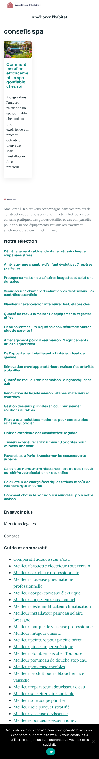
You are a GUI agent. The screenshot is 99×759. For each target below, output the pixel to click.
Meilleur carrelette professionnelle (46, 572)
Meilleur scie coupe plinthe (39, 700)
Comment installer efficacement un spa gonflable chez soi (17, 76)
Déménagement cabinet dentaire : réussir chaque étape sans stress (45, 253)
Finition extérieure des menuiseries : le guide (40, 433)
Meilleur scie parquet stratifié (41, 707)
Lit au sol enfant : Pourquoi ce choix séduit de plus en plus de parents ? (48, 329)
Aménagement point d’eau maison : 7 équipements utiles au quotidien (46, 342)
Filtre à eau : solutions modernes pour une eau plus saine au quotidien (46, 421)
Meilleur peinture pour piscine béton (48, 640)
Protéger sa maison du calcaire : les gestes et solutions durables (48, 279)
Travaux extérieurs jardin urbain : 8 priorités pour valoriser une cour (45, 444)
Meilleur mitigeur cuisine (37, 633)
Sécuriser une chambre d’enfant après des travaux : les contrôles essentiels (49, 293)
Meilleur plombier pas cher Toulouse (47, 653)
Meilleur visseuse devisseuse (40, 713)
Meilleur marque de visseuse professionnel (53, 626)
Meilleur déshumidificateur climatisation (52, 606)
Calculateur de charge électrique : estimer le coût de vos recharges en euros (47, 484)
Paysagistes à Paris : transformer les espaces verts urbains (45, 457)
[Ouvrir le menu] (89, 5)
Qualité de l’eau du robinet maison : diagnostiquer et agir (47, 382)
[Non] (93, 741)
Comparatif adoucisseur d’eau (41, 559)
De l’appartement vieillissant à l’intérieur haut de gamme (44, 355)
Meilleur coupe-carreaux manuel (44, 599)
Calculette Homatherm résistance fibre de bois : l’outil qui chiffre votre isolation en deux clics (48, 470)
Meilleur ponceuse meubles (39, 666)
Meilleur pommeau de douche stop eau (50, 660)
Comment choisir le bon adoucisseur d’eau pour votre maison (48, 497)
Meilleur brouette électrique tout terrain (51, 566)
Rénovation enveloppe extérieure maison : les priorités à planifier (49, 368)
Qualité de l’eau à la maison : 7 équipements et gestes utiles (47, 316)
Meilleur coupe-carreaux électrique (46, 593)
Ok (51, 752)
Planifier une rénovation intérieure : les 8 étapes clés (47, 304)
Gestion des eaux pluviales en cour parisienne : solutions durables (42, 408)
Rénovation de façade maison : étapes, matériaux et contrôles (46, 395)
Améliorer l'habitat (50, 17)
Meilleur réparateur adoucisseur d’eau (49, 687)
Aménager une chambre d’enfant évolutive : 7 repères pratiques (48, 266)
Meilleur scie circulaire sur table (43, 693)
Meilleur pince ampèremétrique (43, 646)
